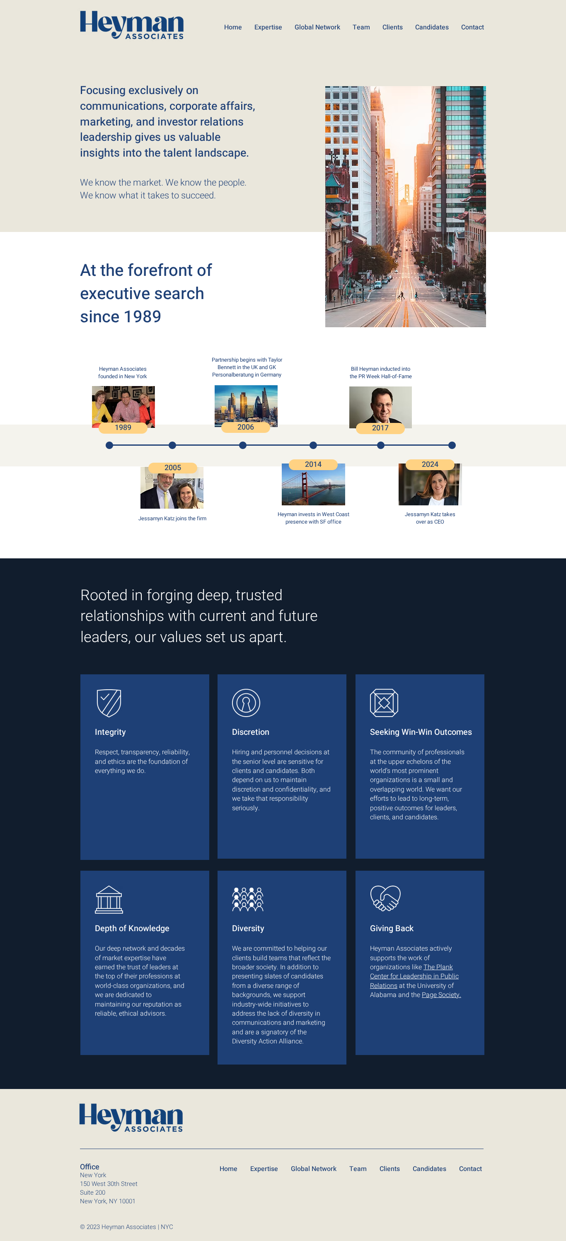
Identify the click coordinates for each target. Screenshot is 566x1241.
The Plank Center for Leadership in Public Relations (414, 976)
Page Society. (441, 995)
